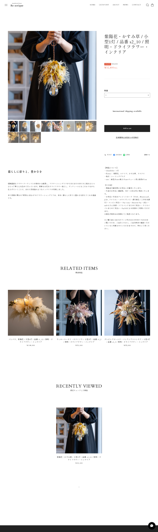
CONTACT (136, 5)
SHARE (119, 155)
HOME (92, 5)
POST (109, 155)
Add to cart (127, 129)
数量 (106, 91)
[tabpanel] (79, 438)
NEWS (125, 5)
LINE (128, 155)
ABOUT (116, 5)
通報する (147, 155)
